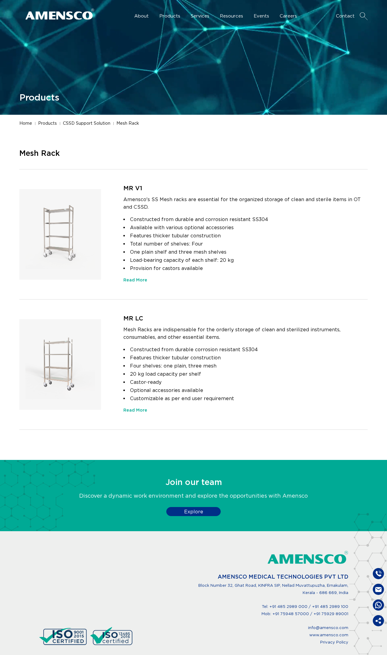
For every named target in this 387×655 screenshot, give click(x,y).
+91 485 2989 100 (330, 606)
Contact (345, 16)
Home (25, 123)
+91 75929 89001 (331, 614)
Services (200, 16)
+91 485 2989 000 (288, 606)
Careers (288, 16)
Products (169, 16)
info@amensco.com (328, 627)
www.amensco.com (328, 635)
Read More (135, 280)
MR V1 (132, 188)
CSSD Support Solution (86, 123)
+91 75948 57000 (291, 614)
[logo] (308, 557)
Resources (231, 16)
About (141, 16)
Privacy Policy (334, 642)
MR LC (133, 318)
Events (261, 16)
